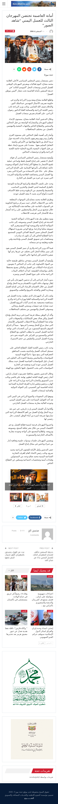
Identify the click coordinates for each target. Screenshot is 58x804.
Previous (8, 49)
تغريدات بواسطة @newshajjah (41, 777)
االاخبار (50, 576)
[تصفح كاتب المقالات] (51, 31)
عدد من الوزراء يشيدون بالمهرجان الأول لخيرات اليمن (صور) (14, 555)
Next (50, 49)
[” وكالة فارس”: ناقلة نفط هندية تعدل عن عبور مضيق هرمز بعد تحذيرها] (16, 617)
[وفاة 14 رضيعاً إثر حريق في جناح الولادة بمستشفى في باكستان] (16, 583)
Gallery (9, 31)
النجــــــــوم (29, 798)
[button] (29, 497)
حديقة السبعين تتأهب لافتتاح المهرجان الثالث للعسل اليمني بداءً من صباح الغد (43, 556)
